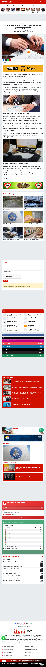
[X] (18, 624)
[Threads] (28, 624)
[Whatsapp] (31, 624)
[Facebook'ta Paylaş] (3, 60)
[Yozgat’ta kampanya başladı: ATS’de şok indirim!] (33, 201)
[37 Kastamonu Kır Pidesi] (23, 68)
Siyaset (8, 5)
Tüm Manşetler (28, 652)
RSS (4, 661)
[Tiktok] (26, 624)
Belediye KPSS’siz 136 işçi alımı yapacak (11, 239)
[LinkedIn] (22, 624)
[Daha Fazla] (10, 60)
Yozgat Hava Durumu (29, 646)
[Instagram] (20, 624)
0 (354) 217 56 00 (7, 514)
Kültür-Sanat (39, 5)
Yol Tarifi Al (14, 514)
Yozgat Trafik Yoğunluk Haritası (31, 649)
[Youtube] (24, 624)
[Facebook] (15, 624)
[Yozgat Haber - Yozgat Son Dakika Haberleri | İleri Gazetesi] (7, 1)
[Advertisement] (23, 17)
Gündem (3, 5)
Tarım (44, 5)
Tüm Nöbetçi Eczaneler (23, 517)
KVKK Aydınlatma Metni (7, 665)
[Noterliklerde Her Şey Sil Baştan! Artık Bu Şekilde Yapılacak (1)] (21, 103)
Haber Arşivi (27, 655)
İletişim (28, 626)
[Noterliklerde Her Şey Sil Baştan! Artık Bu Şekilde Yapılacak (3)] (23, 150)
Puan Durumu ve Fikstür (8, 652)
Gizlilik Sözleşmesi (19, 626)
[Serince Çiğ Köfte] (23, 185)
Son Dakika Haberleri (7, 655)
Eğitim (23, 5)
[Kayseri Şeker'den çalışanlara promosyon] (33, 232)
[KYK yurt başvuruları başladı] (13, 217)
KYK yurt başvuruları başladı (9, 223)
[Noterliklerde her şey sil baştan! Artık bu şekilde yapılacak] (23, 46)
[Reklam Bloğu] (23, 430)
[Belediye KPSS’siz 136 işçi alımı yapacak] (13, 232)
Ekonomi (18, 5)
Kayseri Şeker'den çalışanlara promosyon (32, 239)
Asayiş (13, 5)
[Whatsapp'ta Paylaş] (8, 60)
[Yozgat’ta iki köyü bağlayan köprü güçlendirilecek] (13, 201)
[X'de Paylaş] (6, 60)
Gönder (6, 280)
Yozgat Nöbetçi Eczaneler (9, 646)
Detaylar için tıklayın (23, 552)
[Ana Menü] (42, 1)
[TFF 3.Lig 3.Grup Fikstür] (42, 556)
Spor (27, 5)
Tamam (42, 665)
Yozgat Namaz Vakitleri (8, 649)
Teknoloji (32, 5)
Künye (25, 626)
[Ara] (41, 1)
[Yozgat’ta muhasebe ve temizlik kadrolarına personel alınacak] (33, 217)
